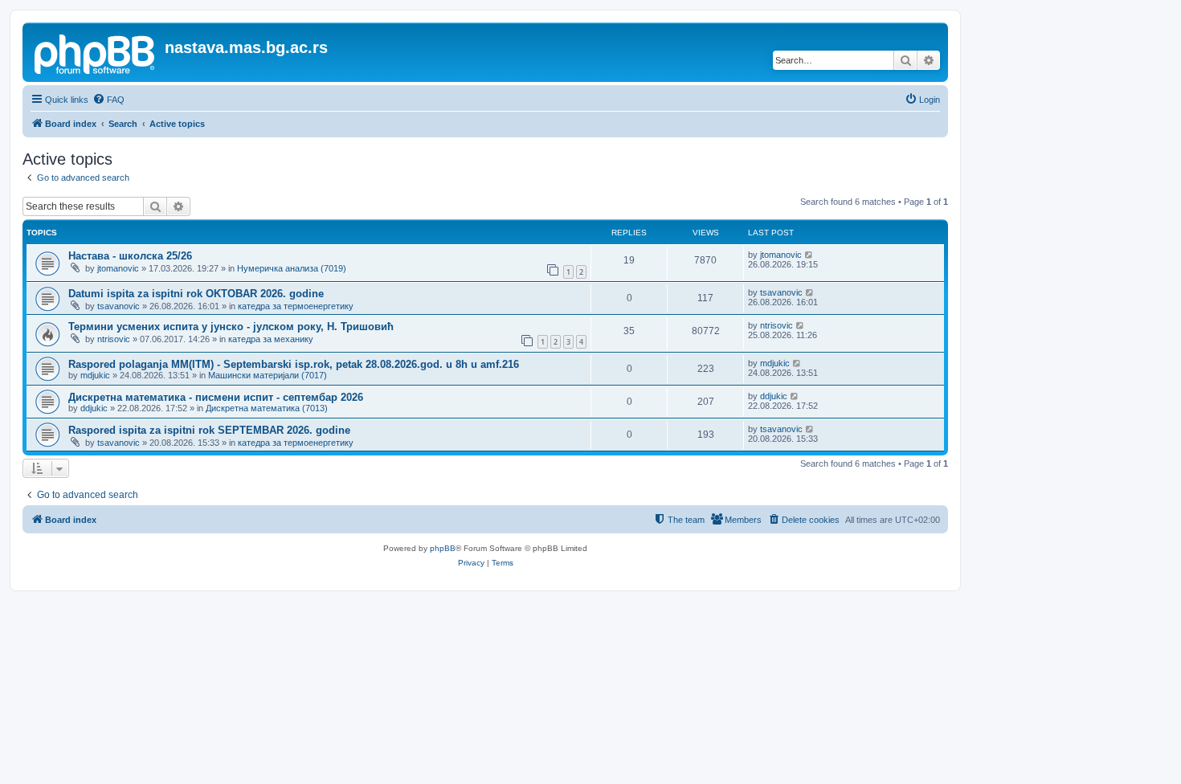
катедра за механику (270, 339)
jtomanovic (118, 268)
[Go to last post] (809, 254)
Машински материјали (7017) (267, 375)
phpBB (443, 548)
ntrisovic (113, 339)
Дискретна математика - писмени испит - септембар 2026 (215, 397)
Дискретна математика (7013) (267, 408)
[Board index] (96, 52)
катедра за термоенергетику (295, 306)
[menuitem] (108, 99)
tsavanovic (118, 306)
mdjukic (95, 375)
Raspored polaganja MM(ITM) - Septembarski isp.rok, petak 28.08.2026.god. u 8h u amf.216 (293, 364)
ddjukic (94, 408)
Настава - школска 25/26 (130, 256)
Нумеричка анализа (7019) (291, 268)
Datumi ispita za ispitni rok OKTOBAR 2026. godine (196, 294)
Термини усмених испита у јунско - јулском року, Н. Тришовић (231, 327)
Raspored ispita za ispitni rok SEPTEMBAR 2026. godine (209, 430)
